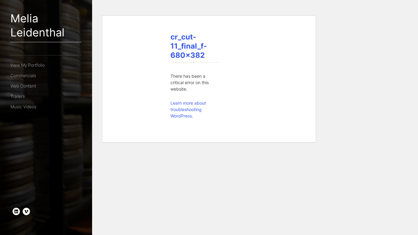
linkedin (16, 211)
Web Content (23, 85)
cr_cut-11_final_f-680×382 (188, 46)
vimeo (26, 211)
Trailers (17, 96)
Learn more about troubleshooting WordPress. (188, 109)
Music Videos (23, 106)
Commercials (23, 75)
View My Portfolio (27, 65)
